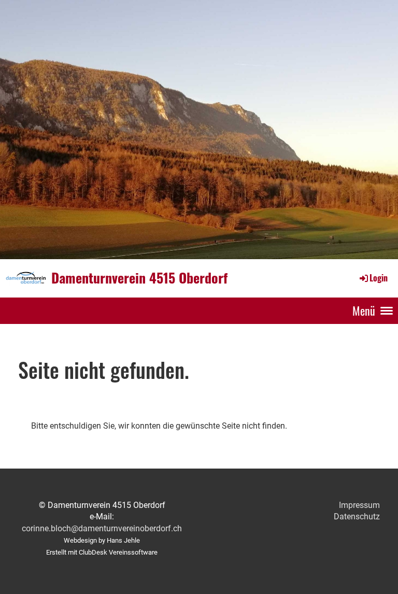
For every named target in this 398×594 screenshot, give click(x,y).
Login (378, 278)
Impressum (359, 505)
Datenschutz (357, 516)
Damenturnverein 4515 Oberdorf (139, 277)
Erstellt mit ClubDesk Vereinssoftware (102, 552)
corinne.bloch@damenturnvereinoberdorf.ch (102, 528)
